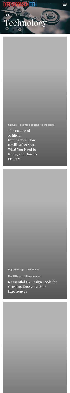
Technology (47, 124)
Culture (12, 124)
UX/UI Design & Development (24, 276)
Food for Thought (28, 124)
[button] (65, 4)
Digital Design (16, 269)
